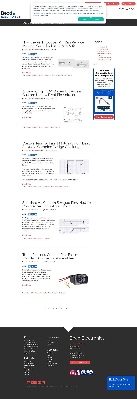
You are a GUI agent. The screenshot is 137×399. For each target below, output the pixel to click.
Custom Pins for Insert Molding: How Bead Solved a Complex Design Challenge (56, 145)
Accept (84, 19)
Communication (29, 368)
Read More (26, 73)
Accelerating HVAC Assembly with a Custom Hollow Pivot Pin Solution (51, 93)
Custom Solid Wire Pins (31, 344)
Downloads (50, 342)
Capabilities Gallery (111, 4)
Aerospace (103, 47)
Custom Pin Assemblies (31, 347)
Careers (49, 361)
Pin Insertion (64, 186)
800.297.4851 (126, 8)
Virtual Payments (52, 363)
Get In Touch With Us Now (80, 362)
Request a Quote (128, 4)
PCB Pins (27, 353)
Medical (26, 374)
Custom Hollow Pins (30, 342)
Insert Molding (55, 127)
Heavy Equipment (29, 363)
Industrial (27, 370)
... (59, 308)
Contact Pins (30, 293)
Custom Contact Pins (33, 75)
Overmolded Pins (29, 351)
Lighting (26, 372)
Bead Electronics (34, 49)
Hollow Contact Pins (57, 75)
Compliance (50, 359)
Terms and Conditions (71, 386)
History (49, 355)
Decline (97, 19)
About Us (50, 353)
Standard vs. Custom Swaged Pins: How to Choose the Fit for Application (56, 204)
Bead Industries (105, 60)
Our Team (50, 357)
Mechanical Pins (29, 349)
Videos (49, 344)
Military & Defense (29, 365)
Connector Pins (28, 340)
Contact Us (50, 365)
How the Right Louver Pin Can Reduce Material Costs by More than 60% (53, 44)
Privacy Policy (59, 386)
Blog (48, 340)
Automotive (103, 49)
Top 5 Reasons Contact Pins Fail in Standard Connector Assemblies (49, 256)
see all (95, 64)
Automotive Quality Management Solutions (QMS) (104, 53)
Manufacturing (68, 75)
